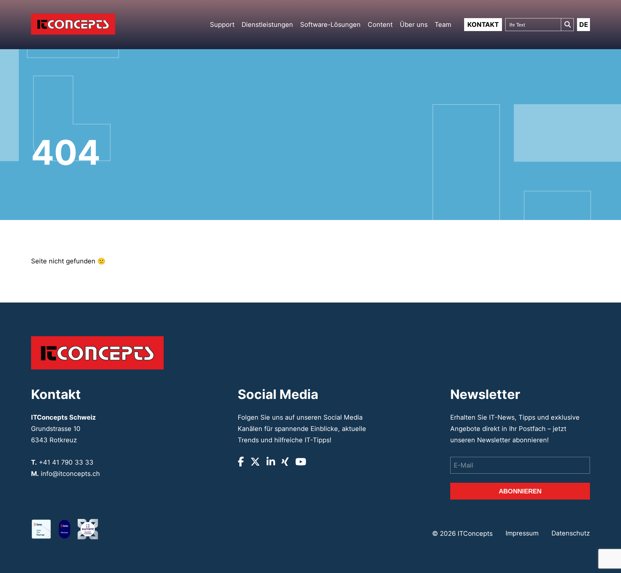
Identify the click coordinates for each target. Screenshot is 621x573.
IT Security (266, 111)
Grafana (323, 153)
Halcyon (323, 113)
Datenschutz (570, 533)
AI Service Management (268, 155)
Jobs (420, 66)
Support (222, 24)
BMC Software (328, 81)
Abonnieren (520, 491)
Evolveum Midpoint (331, 137)
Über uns (414, 24)
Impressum (522, 533)
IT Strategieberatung (273, 91)
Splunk (322, 129)
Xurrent (323, 97)
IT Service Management (268, 120)
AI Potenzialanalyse (272, 83)
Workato (323, 105)
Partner (422, 50)
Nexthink (324, 145)
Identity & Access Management (271, 143)
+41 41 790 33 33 (66, 462)
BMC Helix (325, 90)
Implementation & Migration (271, 101)
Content (380, 24)
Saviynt (323, 161)
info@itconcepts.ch (70, 474)
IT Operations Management (268, 132)
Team (443, 24)
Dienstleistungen (267, 24)
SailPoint (324, 121)
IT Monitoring (268, 165)
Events (422, 58)
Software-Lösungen (330, 24)
